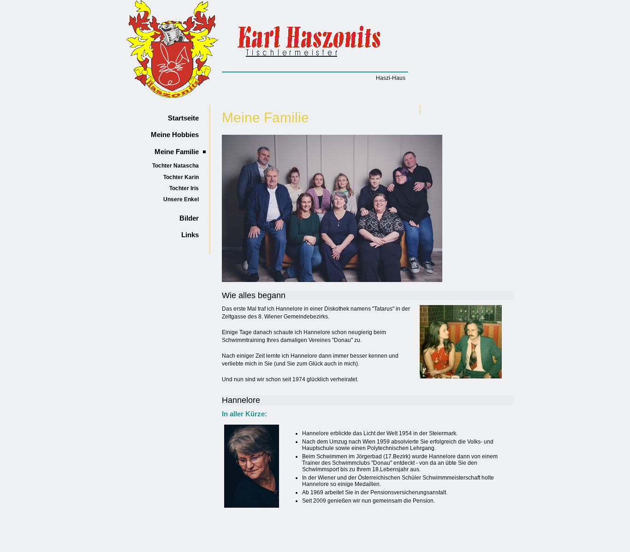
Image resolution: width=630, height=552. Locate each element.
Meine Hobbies (175, 134)
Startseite (183, 118)
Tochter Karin (181, 177)
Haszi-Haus (390, 78)
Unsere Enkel (181, 199)
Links (190, 235)
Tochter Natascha (175, 165)
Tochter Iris (184, 188)
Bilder (189, 218)
